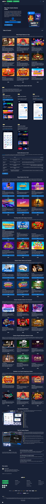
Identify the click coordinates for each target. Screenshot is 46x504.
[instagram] (3, 487)
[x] (3, 485)
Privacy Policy (17, 483)
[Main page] (4, 1)
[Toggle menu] (43, 1)
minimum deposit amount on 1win (8, 129)
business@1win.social (41, 483)
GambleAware (28, 484)
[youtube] (4, 485)
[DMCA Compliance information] (4, 496)
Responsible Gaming (29, 483)
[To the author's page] (11, 469)
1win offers (3, 154)
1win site (11, 13)
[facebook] (4, 487)
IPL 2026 (16, 484)
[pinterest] (6, 485)
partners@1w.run (40, 484)
